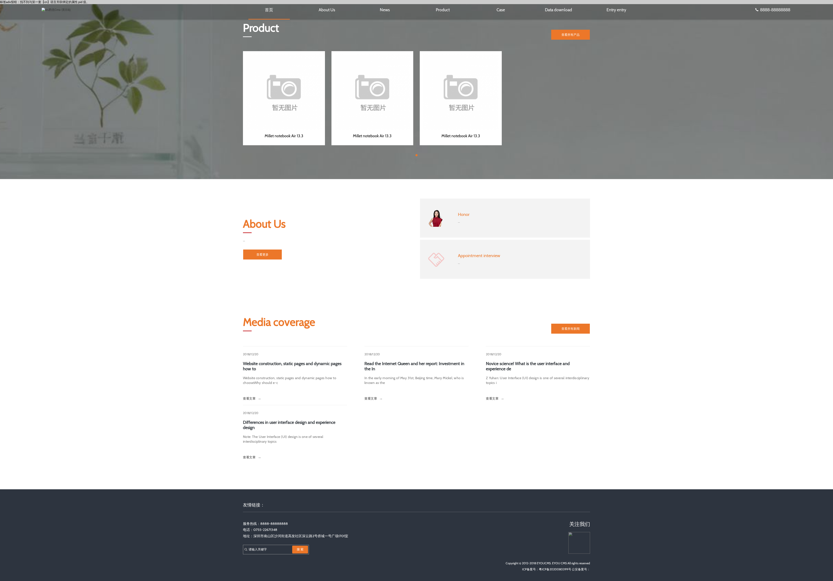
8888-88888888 (775, 9)
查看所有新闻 (570, 329)
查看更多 (262, 254)
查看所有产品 (570, 35)
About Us (327, 9)
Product (443, 9)
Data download (558, 9)
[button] (416, 155)
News (385, 9)
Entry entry (616, 9)
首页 (269, 9)
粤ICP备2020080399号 (555, 569)
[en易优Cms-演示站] (56, 10)
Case (501, 9)
